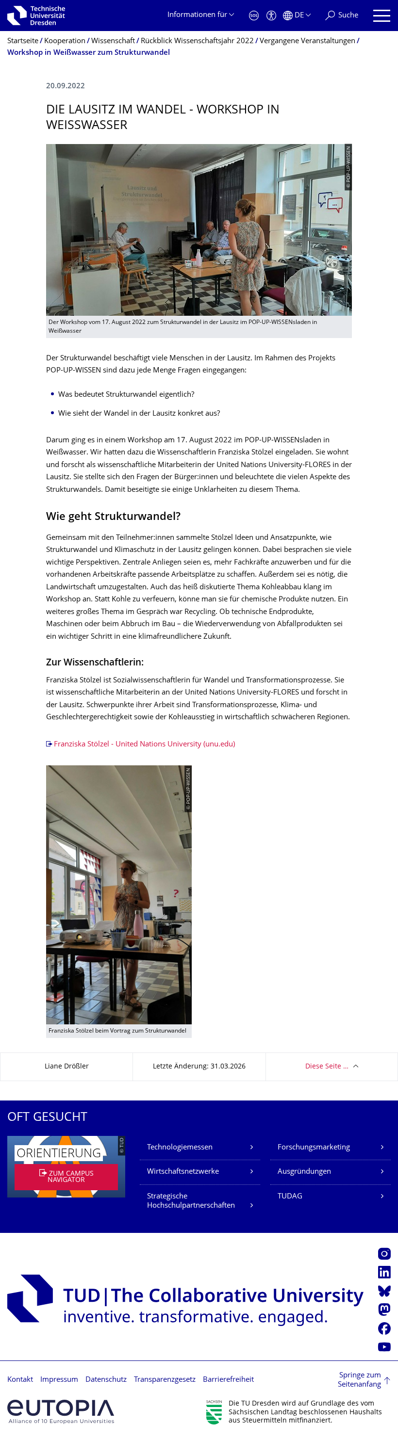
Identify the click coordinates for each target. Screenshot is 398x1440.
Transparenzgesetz (165, 1380)
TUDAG (290, 1196)
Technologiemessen (180, 1147)
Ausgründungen (304, 1172)
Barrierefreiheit (228, 1380)
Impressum (59, 1380)
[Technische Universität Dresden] (36, 15)
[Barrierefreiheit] (271, 15)
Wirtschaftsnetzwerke (183, 1172)
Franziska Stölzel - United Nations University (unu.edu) (144, 744)
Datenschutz (106, 1380)
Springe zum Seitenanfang (359, 1380)
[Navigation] (382, 16)
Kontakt (20, 1380)
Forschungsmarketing (314, 1147)
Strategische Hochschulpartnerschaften (191, 1201)
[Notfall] (254, 15)
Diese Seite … (326, 1067)
